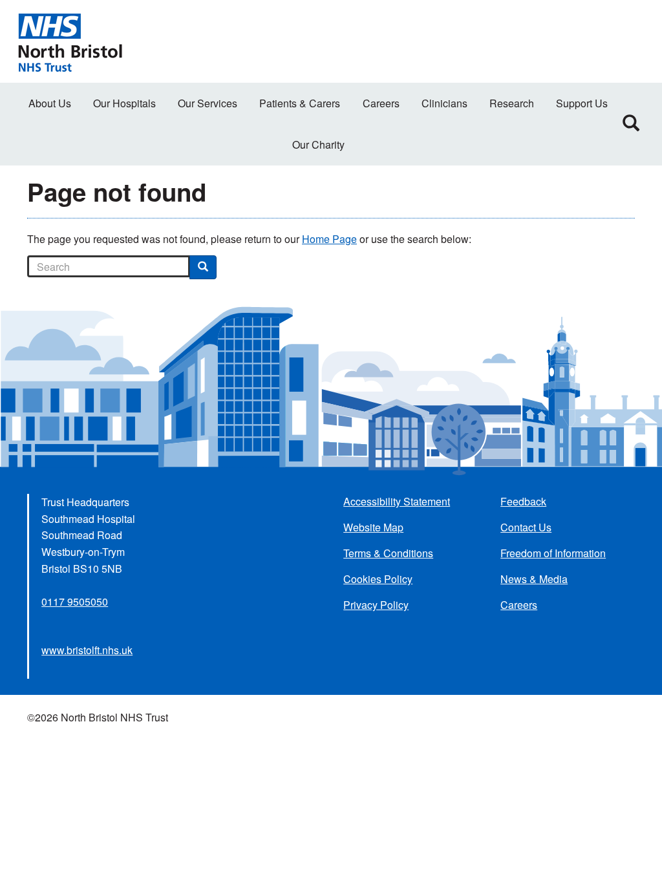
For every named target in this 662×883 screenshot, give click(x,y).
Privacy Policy (376, 604)
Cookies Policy (377, 578)
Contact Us (525, 527)
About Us (49, 103)
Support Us (582, 103)
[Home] (69, 41)
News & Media (534, 578)
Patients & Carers (299, 103)
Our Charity (318, 144)
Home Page (329, 238)
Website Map (373, 527)
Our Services (207, 103)
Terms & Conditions (388, 553)
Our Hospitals (124, 103)
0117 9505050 (74, 601)
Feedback (523, 501)
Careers (381, 103)
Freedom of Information (553, 553)
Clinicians (444, 103)
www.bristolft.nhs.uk (87, 650)
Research (511, 103)
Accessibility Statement (396, 501)
